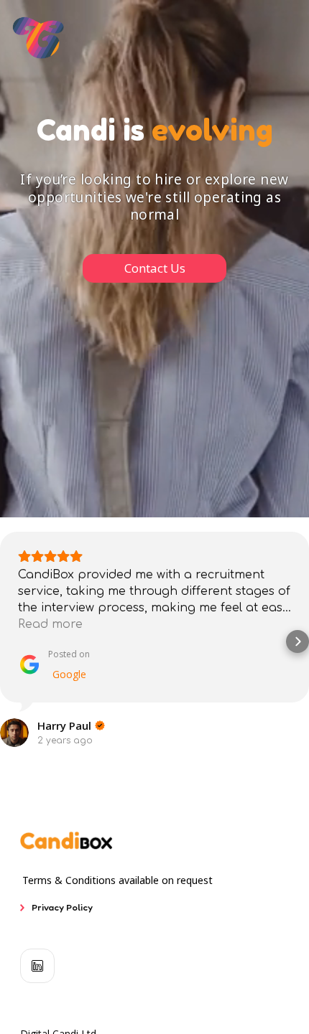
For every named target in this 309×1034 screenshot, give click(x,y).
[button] (11, 641)
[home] (38, 37)
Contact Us (154, 268)
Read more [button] (50, 624)
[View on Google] (14, 732)
